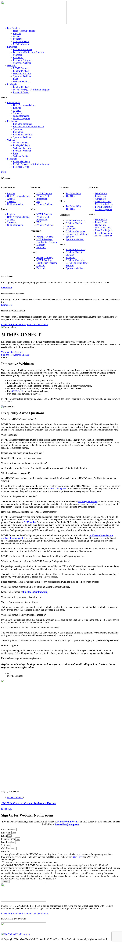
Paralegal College (21, 71)
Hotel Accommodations (24, 30)
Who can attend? (9, 434)
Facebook (41, 247)
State (3, 845)
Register (17, 33)
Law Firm (6, 842)
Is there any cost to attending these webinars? (22, 453)
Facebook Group (21, 92)
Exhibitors (12, 47)
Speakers (17, 38)
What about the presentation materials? (19, 496)
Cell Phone (6, 848)
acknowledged (8, 859)
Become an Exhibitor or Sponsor (28, 52)
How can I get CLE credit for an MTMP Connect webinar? (29, 512)
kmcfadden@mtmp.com (67, 824)
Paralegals (12, 84)
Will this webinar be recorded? (15, 473)
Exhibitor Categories (22, 60)
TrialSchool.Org (73, 193)
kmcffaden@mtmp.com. (35, 592)
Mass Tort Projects (103, 204)
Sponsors (17, 55)
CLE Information (21, 41)
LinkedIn (40, 244)
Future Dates (101, 196)
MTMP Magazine (21, 44)
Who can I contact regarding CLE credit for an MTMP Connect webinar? (35, 587)
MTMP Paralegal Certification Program (31, 89)
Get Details (6, 809)
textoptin (5, 851)
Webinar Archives (21, 81)
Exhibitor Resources (22, 49)
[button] (61, 97)
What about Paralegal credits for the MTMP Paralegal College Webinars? (35, 561)
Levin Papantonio (103, 207)
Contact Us (100, 198)
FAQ (15, 79)
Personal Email (8, 839)
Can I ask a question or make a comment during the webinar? (30, 627)
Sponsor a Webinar (22, 63)
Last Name (6, 832)
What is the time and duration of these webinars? (24, 463)
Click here (78, 857)
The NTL (70, 196)
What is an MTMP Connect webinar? (18, 419)
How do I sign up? (10, 645)
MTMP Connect (20, 68)
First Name (6, 829)
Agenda (17, 36)
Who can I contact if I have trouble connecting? (23, 615)
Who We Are (101, 193)
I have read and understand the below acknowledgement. (31, 862)
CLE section (30, 522)
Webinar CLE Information (43, 197)
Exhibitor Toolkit (74, 223)
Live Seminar (13, 28)
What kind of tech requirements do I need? (21, 597)
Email (4, 836)
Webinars (11, 65)
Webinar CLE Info (22, 73)
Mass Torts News (103, 201)
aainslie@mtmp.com (57, 488)
